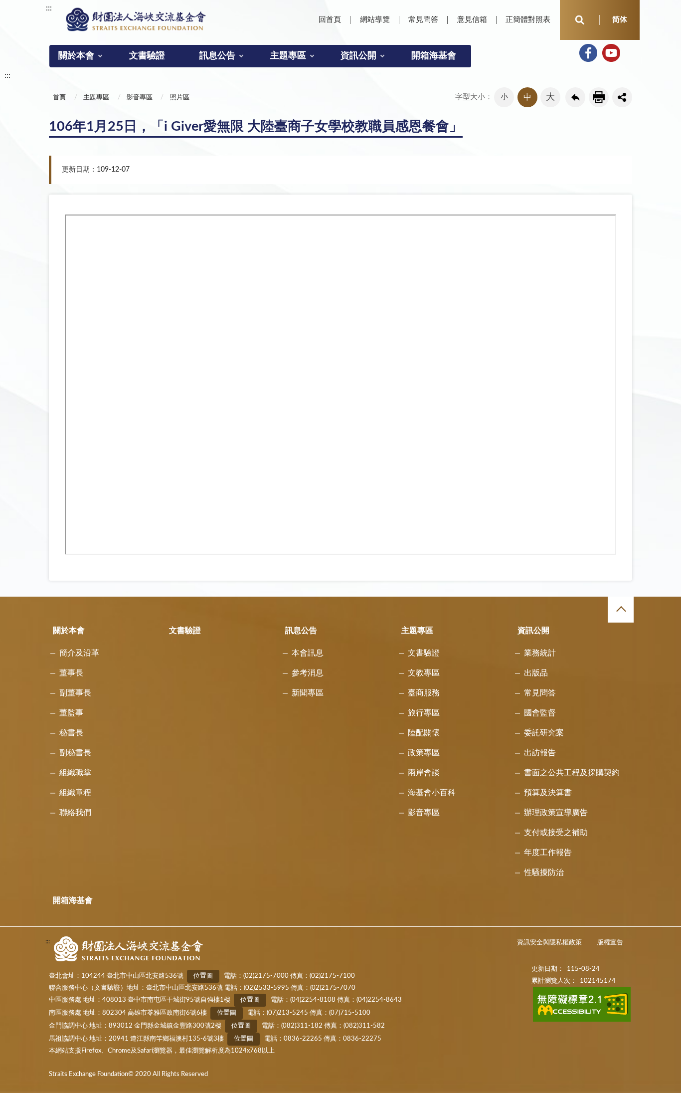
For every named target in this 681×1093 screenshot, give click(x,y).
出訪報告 (540, 753)
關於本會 (76, 55)
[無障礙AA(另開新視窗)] (582, 1020)
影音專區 (140, 97)
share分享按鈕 (622, 97)
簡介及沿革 (79, 653)
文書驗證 (147, 55)
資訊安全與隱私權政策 (549, 942)
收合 (621, 610)
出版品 (536, 673)
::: (49, 8)
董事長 (71, 673)
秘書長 (71, 733)
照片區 (179, 97)
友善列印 (599, 97)
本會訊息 (308, 653)
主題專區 (288, 55)
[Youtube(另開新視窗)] (611, 53)
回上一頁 (575, 97)
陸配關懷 (424, 733)
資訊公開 (358, 55)
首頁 (59, 97)
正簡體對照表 (528, 19)
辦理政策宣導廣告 (556, 813)
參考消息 (308, 673)
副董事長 (75, 693)
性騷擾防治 (544, 872)
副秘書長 (75, 753)
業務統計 (540, 653)
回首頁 (330, 19)
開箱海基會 (433, 55)
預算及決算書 (548, 793)
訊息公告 (217, 55)
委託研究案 (544, 733)
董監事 (71, 713)
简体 (619, 19)
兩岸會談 (424, 773)
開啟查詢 (580, 20)
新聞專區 (308, 693)
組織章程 (75, 793)
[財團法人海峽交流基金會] (136, 19)
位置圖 (203, 976)
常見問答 (423, 19)
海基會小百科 (432, 793)
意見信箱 (472, 19)
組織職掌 (75, 773)
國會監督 (540, 713)
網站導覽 (375, 19)
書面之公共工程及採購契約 (572, 773)
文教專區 (424, 673)
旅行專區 (424, 713)
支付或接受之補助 (556, 833)
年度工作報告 (548, 853)
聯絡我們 (75, 813)
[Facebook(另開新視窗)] (588, 53)
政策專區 (424, 753)
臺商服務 (424, 693)
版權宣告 (610, 942)
